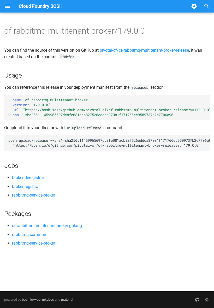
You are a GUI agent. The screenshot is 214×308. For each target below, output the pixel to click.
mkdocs (48, 299)
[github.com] (197, 299)
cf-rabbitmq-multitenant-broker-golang (47, 225)
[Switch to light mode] (194, 6)
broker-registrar (26, 186)
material (67, 299)
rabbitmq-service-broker (33, 195)
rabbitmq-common (29, 234)
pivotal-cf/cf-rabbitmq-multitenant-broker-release (144, 50)
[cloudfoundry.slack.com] (207, 299)
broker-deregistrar (28, 177)
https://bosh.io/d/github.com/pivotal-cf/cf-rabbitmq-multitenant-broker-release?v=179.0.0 (117, 110)
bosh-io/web (31, 299)
